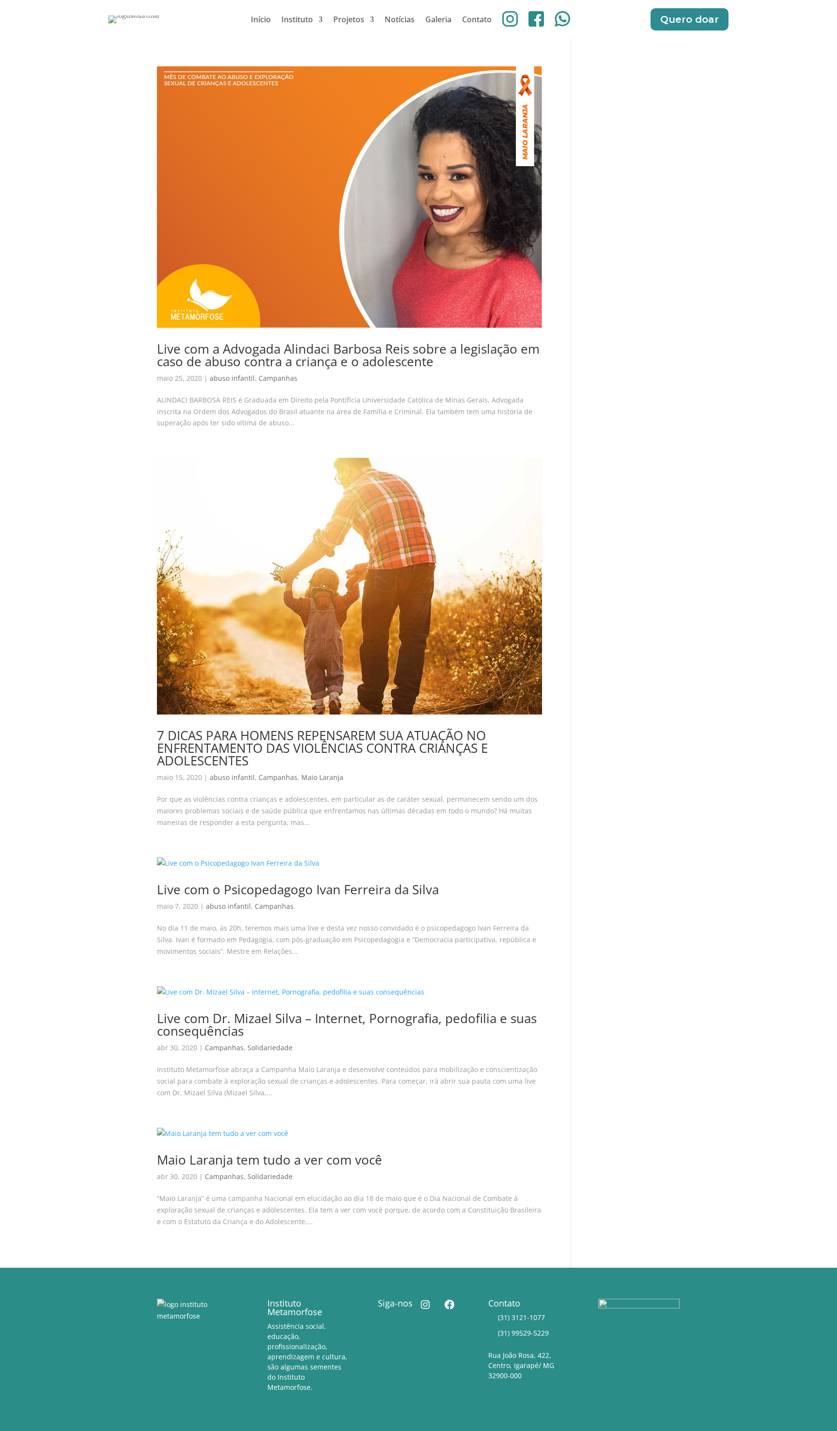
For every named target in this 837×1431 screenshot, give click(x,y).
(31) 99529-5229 (523, 1333)
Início (261, 20)
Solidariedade (270, 1047)
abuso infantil (232, 378)
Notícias (400, 20)
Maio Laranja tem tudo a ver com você (269, 1159)
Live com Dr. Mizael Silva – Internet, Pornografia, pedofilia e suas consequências (347, 1025)
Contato (477, 20)
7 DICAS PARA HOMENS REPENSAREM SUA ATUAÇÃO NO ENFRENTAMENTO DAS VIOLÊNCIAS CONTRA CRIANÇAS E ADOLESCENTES (322, 748)
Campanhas (278, 378)
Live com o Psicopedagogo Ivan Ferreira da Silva (298, 889)
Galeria (438, 20)
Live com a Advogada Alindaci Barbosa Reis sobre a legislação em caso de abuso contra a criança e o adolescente (348, 355)
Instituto (297, 20)
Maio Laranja (322, 777)
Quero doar (689, 19)
